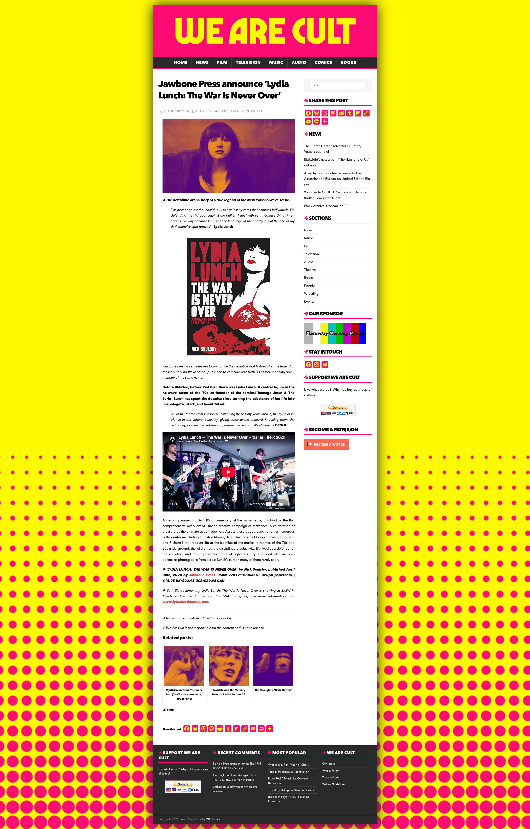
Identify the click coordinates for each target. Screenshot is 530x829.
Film (222, 62)
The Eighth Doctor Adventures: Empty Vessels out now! (332, 149)
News (202, 62)
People (309, 285)
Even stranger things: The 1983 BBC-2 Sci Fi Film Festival (237, 766)
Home (180, 62)
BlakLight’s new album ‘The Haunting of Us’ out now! (336, 162)
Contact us (328, 763)
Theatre (310, 270)
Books (348, 62)
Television (248, 62)
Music (276, 62)
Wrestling (311, 294)
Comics (323, 62)
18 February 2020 (176, 111)
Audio (299, 62)
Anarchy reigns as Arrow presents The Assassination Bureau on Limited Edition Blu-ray (337, 178)
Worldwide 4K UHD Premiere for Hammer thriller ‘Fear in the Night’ (336, 195)
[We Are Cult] (265, 54)
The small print (331, 777)
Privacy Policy (330, 770)
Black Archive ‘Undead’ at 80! (326, 206)
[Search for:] (337, 85)
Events (309, 301)
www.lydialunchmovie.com (185, 602)
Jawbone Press (202, 575)
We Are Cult (203, 111)
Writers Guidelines (333, 784)
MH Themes (213, 819)
